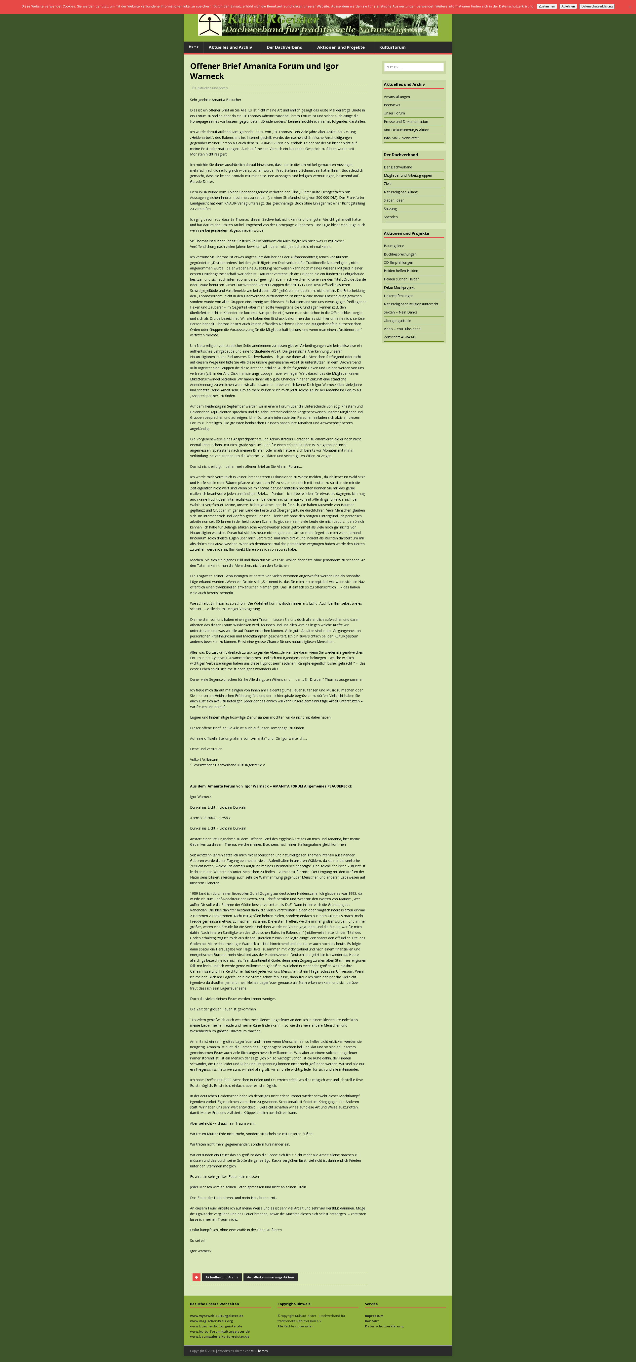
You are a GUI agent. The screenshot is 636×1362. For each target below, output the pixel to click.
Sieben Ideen (394, 200)
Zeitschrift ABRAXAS (400, 337)
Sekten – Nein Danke (401, 312)
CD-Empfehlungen (398, 262)
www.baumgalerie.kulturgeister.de (219, 1336)
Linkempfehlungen (398, 295)
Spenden (391, 216)
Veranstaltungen (397, 96)
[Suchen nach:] (414, 67)
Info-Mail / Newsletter (401, 138)
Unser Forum (394, 113)
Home (194, 46)
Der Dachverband (285, 47)
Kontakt (372, 1321)
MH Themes (259, 1351)
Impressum (374, 1315)
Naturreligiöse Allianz (401, 192)
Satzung (390, 208)
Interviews (392, 105)
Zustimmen (547, 6)
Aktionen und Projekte (341, 47)
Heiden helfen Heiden (401, 270)
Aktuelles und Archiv (230, 47)
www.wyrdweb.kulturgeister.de (216, 1315)
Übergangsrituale (397, 320)
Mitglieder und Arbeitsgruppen (408, 175)
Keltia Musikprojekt (399, 287)
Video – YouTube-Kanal (402, 328)
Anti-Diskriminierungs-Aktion (270, 1277)
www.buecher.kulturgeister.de (216, 1326)
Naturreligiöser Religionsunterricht (411, 304)
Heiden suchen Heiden (402, 279)
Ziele (388, 183)
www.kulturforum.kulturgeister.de (220, 1331)
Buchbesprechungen (400, 254)
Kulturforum (392, 47)
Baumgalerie (394, 245)
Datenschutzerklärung (384, 1326)
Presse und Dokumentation (406, 121)
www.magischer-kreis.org (211, 1321)
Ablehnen (568, 6)
